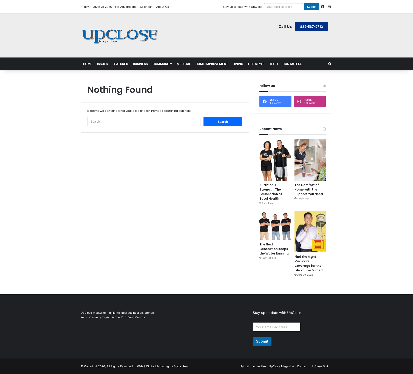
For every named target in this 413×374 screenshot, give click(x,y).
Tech (273, 64)
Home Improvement (212, 64)
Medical (184, 64)
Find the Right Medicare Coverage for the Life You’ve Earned (308, 263)
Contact (302, 366)
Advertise (259, 366)
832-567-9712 (311, 27)
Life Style (256, 64)
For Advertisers (125, 6)
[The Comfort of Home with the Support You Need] (310, 160)
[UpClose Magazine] (120, 35)
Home (87, 64)
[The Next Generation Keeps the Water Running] (275, 225)
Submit (311, 6)
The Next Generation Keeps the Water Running (274, 249)
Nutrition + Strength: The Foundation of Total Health (270, 192)
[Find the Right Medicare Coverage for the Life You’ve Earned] (310, 231)
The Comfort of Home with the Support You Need (308, 189)
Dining (238, 64)
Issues (102, 64)
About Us (162, 6)
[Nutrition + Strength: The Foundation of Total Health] (275, 160)
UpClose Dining (321, 366)
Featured (120, 64)
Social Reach (182, 366)
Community (162, 64)
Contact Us (292, 64)
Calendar (146, 6)
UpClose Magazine (281, 366)
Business (140, 64)
